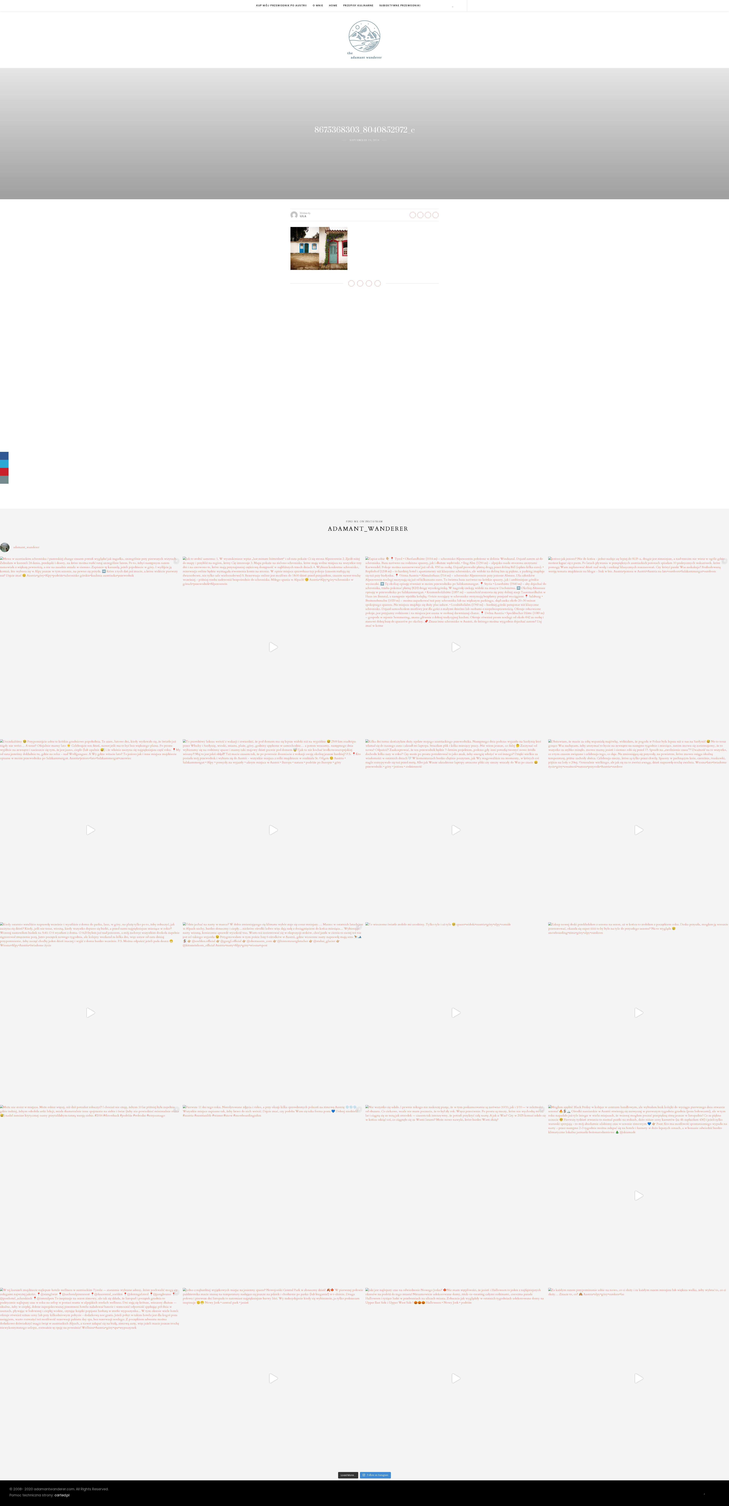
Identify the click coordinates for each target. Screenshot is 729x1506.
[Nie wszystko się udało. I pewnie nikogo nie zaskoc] (455, 1195)
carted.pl (61, 1495)
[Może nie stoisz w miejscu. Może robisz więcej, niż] (90, 1195)
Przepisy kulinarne (358, 5)
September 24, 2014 (364, 140)
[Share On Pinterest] (4, 472)
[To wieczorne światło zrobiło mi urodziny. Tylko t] (455, 1012)
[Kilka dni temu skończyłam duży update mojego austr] (455, 829)
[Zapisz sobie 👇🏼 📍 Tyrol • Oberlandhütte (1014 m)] (455, 647)
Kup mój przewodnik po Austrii (281, 5)
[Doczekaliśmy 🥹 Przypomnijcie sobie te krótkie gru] (90, 829)
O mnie (318, 5)
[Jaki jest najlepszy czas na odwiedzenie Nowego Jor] (455, 1378)
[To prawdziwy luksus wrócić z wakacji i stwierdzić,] (273, 829)
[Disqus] (364, 346)
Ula (303, 216)
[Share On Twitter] (4, 464)
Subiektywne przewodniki (400, 5)
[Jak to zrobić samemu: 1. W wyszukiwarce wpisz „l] (273, 647)
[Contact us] (4, 480)
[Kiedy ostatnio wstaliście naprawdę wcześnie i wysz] (90, 1012)
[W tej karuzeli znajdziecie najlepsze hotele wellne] (90, 1378)
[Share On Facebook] (4, 456)
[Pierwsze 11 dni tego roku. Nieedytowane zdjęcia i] (273, 1195)
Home (333, 5)
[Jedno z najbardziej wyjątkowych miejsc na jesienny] (273, 1378)
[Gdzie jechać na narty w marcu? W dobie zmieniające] (273, 1012)
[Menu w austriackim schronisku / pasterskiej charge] (90, 647)
